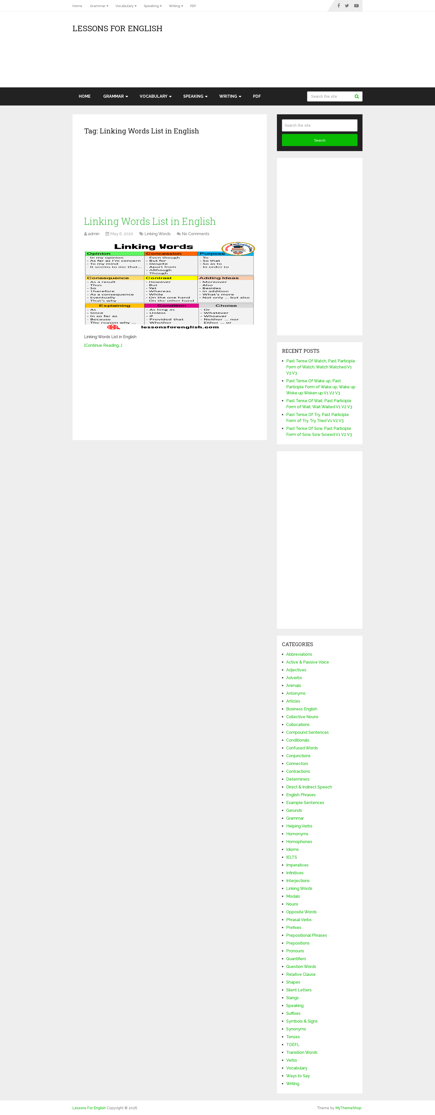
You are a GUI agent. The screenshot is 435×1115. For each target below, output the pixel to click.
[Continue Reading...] (103, 345)
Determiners (298, 779)
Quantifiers (296, 958)
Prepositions (298, 943)
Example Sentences (305, 802)
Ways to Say (298, 1075)
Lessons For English (117, 28)
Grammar (97, 6)
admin (93, 233)
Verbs (291, 1060)
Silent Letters (299, 990)
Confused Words (302, 748)
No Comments (195, 233)
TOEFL (293, 1044)
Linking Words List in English (150, 221)
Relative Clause (301, 974)
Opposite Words (301, 912)
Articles (293, 701)
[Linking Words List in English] (169, 286)
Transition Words (301, 1052)
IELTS (291, 857)
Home (77, 6)
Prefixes (293, 927)
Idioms (292, 849)
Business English (301, 709)
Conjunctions (298, 755)
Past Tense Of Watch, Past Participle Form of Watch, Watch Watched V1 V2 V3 (320, 367)
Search (357, 96)
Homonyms (297, 833)
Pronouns (295, 951)
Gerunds (294, 810)
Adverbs (294, 677)
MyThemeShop (348, 1108)
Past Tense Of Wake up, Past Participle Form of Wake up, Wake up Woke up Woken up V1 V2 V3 (320, 386)
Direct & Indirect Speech (309, 787)
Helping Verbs (299, 826)
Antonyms (296, 693)
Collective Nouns (302, 716)
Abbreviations (299, 654)
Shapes (293, 982)
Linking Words (157, 233)
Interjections (298, 880)
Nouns (292, 904)
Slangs (292, 997)
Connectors (297, 763)
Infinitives (295, 872)
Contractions (298, 771)
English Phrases (301, 794)
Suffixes (293, 1013)
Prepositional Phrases (306, 935)
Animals (293, 685)
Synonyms (296, 1029)
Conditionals (297, 740)
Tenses (293, 1036)
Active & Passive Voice (307, 662)
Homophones (299, 841)
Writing (174, 6)
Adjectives (296, 670)
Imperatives (297, 865)
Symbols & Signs (302, 1021)
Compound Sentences (307, 732)
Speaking (151, 6)
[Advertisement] (317, 52)
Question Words (301, 966)
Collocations (298, 724)
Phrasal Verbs (299, 919)
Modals (293, 896)
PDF (193, 6)
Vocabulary (125, 6)
